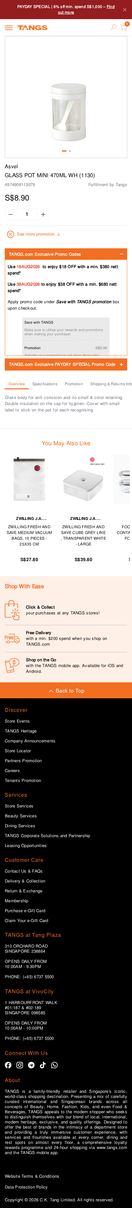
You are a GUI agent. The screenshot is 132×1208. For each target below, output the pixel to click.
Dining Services (20, 826)
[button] (66, 97)
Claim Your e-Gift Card (26, 920)
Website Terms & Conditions (32, 1176)
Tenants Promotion (23, 780)
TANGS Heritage (21, 731)
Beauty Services (21, 816)
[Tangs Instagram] (19, 1065)
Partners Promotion (23, 760)
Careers (12, 770)
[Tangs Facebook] (8, 1065)
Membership (17, 901)
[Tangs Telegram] (31, 1065)
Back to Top (70, 690)
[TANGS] (32, 27)
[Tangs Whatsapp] (54, 1065)
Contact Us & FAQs (24, 871)
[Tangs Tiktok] (42, 1065)
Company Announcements (30, 741)
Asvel (11, 166)
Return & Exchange (23, 891)
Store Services (19, 806)
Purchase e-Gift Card (25, 910)
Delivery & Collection (25, 881)
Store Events (17, 721)
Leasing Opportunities (26, 845)
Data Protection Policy (26, 1187)
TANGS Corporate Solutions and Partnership (47, 835)
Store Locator (18, 751)
